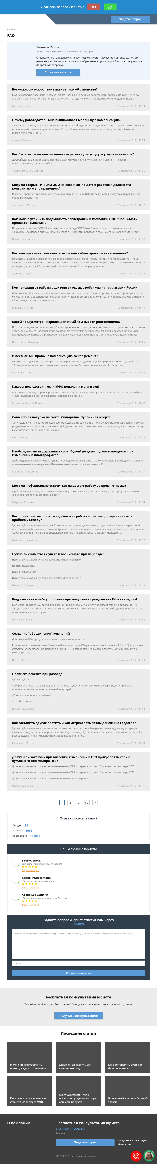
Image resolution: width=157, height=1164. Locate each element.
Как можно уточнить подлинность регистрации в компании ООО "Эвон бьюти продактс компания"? (75, 221)
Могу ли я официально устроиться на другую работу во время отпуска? (69, 485)
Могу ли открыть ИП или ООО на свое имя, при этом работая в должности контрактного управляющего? (71, 186)
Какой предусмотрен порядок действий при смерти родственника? (66, 322)
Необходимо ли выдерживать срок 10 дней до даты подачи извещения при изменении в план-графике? (73, 453)
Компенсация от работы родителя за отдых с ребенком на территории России (75, 287)
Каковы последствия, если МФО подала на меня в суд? (56, 386)
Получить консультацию (78, 1016)
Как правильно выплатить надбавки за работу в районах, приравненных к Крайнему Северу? (72, 518)
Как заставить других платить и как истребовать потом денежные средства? (74, 723)
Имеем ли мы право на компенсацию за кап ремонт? (55, 356)
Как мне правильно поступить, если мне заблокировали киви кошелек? (70, 253)
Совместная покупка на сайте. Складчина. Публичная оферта (61, 417)
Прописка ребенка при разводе (37, 674)
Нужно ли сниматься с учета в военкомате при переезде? (58, 554)
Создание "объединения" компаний (41, 633)
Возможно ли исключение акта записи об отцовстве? (55, 89)
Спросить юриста (58, 72)
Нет (93, 7)
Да (110, 7)
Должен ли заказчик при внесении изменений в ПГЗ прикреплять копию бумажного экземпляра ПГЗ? (71, 759)
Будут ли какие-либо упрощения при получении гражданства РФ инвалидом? (74, 599)
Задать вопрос (130, 19)
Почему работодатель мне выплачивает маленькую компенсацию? (66, 120)
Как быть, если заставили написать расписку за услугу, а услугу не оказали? (73, 154)
